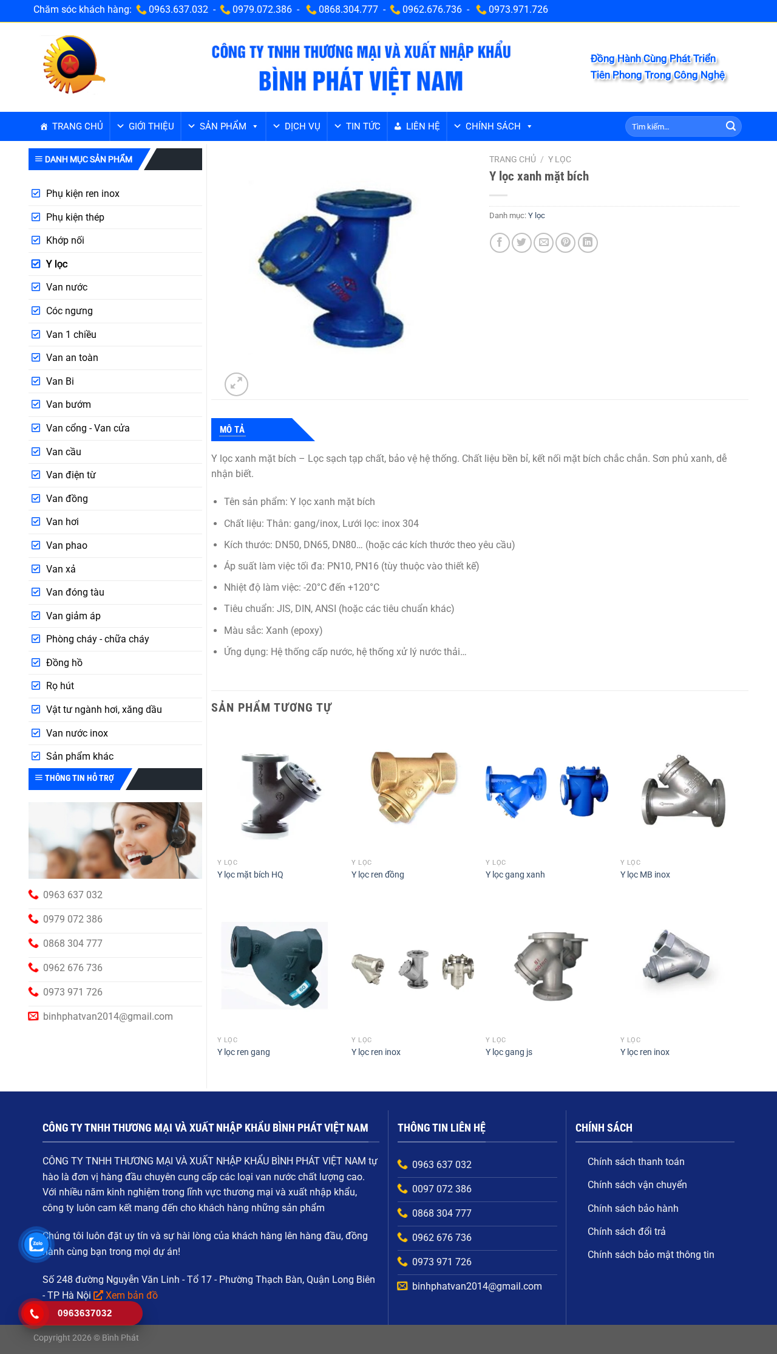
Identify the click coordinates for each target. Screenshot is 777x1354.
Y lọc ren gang (243, 1052)
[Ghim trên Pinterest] (565, 243)
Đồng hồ (64, 662)
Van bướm (68, 404)
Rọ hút (60, 686)
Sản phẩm (223, 126)
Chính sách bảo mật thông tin (651, 1254)
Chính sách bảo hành (633, 1208)
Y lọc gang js (509, 1052)
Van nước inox (77, 733)
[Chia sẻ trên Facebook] (500, 243)
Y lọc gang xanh (515, 875)
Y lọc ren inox (376, 1052)
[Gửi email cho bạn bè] (544, 243)
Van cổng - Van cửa (88, 428)
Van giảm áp (73, 616)
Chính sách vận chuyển (637, 1185)
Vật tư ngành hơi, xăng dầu (104, 709)
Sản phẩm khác (80, 756)
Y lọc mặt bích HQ (250, 875)
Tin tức (363, 126)
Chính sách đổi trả (627, 1231)
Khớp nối (65, 240)
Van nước (66, 287)
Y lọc (56, 264)
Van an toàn (72, 357)
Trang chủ (77, 126)
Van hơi (62, 522)
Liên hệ (423, 126)
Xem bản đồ (132, 1295)
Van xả (61, 569)
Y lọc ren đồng (377, 875)
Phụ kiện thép (75, 217)
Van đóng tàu (75, 592)
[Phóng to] (236, 384)
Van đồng (67, 498)
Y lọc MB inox (645, 875)
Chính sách (493, 126)
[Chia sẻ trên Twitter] (522, 243)
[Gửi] (731, 126)
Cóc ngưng (69, 311)
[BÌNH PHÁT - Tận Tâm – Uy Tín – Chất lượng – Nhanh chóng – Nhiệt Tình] (73, 66)
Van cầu (63, 452)
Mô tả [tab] (232, 429)
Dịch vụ (303, 126)
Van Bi (60, 381)
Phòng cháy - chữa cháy (97, 639)
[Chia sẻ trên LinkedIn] (588, 243)
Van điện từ (71, 475)
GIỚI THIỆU (151, 126)
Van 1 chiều (71, 334)
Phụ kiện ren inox (83, 193)
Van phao (66, 545)
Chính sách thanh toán (636, 1161)
